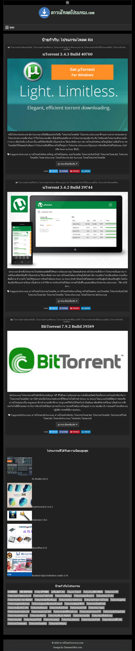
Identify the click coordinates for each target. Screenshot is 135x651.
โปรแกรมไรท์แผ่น (57, 623)
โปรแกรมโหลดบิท (55, 295)
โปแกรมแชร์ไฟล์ (118, 415)
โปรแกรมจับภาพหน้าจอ (70, 599)
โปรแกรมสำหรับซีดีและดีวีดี (69, 319)
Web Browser (26, 591)
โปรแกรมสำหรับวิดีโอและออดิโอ (98, 47)
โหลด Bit (47, 418)
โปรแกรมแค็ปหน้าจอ (102, 615)
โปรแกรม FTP (111, 591)
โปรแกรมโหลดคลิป (17, 623)
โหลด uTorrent (46, 157)
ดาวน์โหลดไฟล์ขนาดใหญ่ (41, 154)
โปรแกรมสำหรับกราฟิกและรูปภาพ (68, 47)
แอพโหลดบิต (75, 154)
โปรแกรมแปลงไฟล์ (91, 619)
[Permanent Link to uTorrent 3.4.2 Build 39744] (67, 230)
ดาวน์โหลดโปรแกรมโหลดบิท (42, 291)
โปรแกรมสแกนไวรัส (41, 611)
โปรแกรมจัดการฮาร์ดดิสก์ (20, 599)
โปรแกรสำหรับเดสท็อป (108, 182)
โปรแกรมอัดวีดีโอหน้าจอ (65, 611)
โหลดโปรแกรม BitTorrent (94, 295)
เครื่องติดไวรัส (58, 591)
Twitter (55, 171)
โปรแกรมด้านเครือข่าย (43, 47)
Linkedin (87, 171)
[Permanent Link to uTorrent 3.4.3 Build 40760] (67, 94)
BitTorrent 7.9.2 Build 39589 (67, 326)
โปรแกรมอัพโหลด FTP (90, 611)
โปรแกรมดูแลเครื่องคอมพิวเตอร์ (47, 603)
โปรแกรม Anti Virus (93, 591)
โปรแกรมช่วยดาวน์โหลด (96, 599)
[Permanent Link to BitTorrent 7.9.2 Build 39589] (67, 361)
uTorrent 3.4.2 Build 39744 (67, 187)
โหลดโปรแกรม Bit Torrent (68, 157)
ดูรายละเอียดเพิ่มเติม (68, 164)
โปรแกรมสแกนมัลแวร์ (18, 611)
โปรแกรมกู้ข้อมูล (63, 595)
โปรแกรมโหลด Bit (109, 154)
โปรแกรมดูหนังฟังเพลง (18, 603)
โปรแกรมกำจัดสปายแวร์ (19, 595)
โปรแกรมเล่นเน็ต (81, 615)
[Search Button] (67, 2)
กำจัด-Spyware (42, 591)
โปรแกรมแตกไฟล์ (32, 619)
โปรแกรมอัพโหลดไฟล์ (114, 611)
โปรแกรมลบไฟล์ (78, 607)
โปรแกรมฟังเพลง (39, 607)
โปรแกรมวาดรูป (96, 607)
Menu (12, 27)
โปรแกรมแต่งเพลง (70, 619)
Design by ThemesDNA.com (67, 647)
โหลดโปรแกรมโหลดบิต (94, 157)
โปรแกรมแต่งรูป (51, 619)
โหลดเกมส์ (86, 418)
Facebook (64, 171)
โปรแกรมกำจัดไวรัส (43, 595)
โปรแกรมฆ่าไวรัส (105, 595)
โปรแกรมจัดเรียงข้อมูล (45, 599)
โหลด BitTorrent (61, 418)
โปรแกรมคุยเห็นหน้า (84, 595)
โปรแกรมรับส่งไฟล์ (90, 154)
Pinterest (76, 171)
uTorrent (23, 154)
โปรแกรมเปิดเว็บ (38, 615)
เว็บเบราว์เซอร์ (74, 591)
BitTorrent (25, 415)
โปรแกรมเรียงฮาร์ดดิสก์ (59, 615)
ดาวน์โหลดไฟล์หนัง (64, 415)
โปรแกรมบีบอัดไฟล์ (96, 603)
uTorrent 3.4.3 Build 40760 (67, 54)
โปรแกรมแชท (14, 619)
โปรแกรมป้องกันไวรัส (18, 607)
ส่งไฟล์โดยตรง (61, 154)
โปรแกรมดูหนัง (118, 599)
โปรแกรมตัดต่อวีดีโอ (74, 603)
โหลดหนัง (76, 418)
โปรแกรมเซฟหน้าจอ (17, 615)
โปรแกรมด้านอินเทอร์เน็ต (21, 47)
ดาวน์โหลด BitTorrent (43, 415)
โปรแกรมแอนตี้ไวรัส (112, 619)
